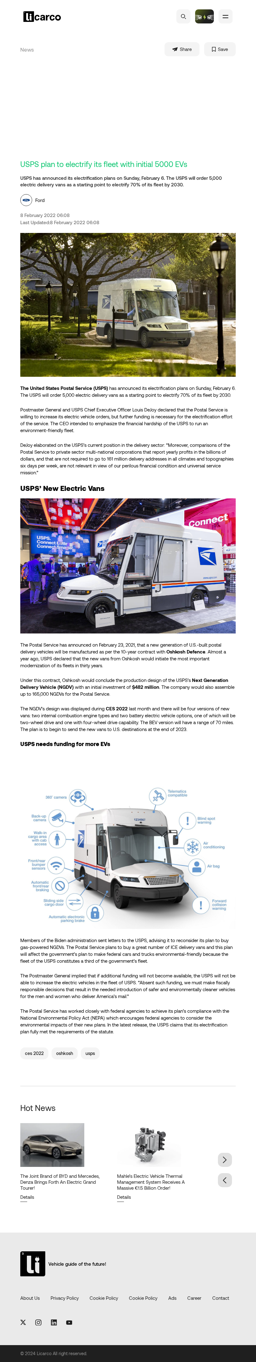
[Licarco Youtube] (69, 1323)
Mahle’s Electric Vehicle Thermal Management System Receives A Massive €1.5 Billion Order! (151, 1182)
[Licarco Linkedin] (54, 1322)
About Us (30, 1298)
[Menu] (226, 16)
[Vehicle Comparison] (204, 16)
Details (27, 1197)
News (27, 49)
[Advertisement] (128, 112)
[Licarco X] (23, 1323)
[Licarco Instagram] (38, 1323)
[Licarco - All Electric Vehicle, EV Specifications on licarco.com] (53, 16)
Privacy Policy (65, 1298)
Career (194, 1298)
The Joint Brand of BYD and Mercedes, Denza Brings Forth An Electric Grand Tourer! (60, 1182)
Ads (172, 1298)
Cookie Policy (104, 1298)
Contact (220, 1298)
